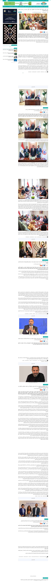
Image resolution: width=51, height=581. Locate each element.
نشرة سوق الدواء (11, 6)
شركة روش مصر (38, 71)
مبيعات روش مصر (29, 71)
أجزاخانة (34, 6)
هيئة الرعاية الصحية (26, 313)
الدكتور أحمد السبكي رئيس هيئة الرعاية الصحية (42, 313)
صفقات (28, 6)
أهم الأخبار (46, 260)
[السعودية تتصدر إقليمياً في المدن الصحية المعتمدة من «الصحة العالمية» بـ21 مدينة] (15, 54)
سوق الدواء (31, 360)
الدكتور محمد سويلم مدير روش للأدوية (43, 360)
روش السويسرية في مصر (34, 360)
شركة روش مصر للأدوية (34, 71)
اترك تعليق (33, 86)
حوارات (47, 384)
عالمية (25, 6)
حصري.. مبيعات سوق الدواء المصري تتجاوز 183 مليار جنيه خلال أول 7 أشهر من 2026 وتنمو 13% (33, 0)
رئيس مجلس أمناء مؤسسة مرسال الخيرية (35, 556)
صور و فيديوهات (16, 6)
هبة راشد (47, 557)
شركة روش (34, 313)
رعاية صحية (37, 6)
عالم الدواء (23, 360)
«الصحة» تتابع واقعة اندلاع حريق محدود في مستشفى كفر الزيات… (8, 56)
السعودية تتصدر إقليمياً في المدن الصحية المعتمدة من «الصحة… (8, 53)
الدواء (38, 360)
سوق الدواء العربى (21, 6)
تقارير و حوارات (41, 6)
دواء (43, 336)
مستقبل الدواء (42, 361)
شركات (44, 6)
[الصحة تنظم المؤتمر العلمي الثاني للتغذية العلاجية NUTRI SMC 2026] (15, 50)
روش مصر (45, 71)
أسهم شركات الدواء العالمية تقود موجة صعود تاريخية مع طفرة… (8, 60)
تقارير (43, 578)
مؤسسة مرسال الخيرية (21, 556)
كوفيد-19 (31, 6)
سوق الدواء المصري (27, 360)
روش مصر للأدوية (42, 71)
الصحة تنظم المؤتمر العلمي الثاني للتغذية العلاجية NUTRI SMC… (8, 50)
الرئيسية (47, 6)
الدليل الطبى (46, 519)
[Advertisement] (33, 48)
